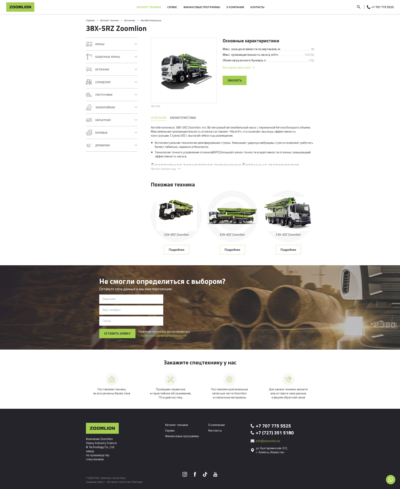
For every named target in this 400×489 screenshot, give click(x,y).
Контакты (215, 430)
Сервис (170, 430)
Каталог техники (176, 424)
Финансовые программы (182, 436)
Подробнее (176, 249)
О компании (216, 424)
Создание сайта (94, 482)
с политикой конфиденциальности (162, 335)
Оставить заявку (117, 333)
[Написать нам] (390, 479)
